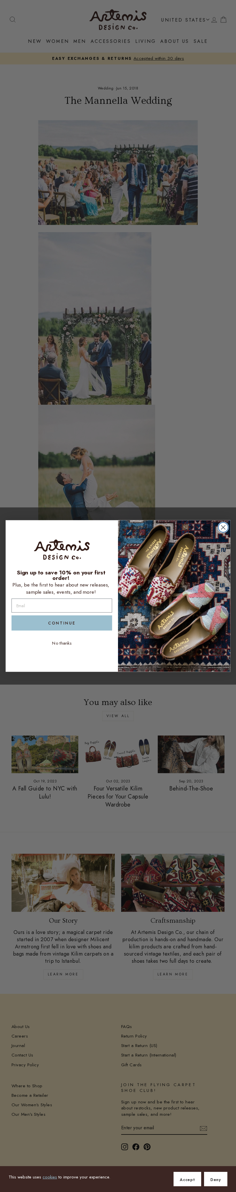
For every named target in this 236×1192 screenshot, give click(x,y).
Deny (215, 1180)
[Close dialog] (223, 527)
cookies (50, 1177)
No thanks (61, 643)
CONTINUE (62, 623)
